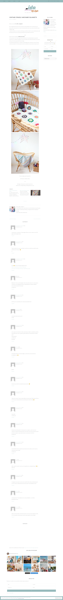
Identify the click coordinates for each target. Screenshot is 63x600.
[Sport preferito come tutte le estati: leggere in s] (27, 568)
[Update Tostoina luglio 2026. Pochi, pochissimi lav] (35, 559)
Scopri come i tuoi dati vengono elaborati (31, 547)
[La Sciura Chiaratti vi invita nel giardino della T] (11, 568)
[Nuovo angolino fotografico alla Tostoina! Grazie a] (35, 568)
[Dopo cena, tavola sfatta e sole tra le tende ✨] (52, 568)
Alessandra (18, 309)
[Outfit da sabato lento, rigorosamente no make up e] (11, 559)
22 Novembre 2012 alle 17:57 (19, 460)
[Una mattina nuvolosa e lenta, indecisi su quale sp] (52, 559)
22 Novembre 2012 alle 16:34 (19, 408)
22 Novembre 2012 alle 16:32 (19, 378)
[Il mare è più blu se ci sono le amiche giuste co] (44, 568)
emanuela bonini (19, 325)
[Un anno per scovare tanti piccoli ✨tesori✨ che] (19, 568)
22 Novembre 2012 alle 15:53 (19, 310)
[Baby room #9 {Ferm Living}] (25, 192)
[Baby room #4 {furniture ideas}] (14, 193)
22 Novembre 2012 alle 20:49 (19, 492)
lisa (16, 459)
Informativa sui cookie (21, 598)
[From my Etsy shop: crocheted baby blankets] (35, 193)
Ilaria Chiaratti (19, 241)
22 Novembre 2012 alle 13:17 (19, 277)
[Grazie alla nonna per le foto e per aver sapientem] (44, 559)
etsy (12, 19)
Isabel (17, 491)
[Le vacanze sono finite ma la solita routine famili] (19, 559)
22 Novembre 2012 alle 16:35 (19, 424)
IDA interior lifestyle (31, 8)
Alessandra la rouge (19, 225)
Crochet (11, 19)
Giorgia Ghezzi (18, 475)
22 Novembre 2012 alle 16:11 (19, 326)
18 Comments (25, 201)
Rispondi (13, 235)
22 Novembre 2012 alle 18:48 (19, 476)
